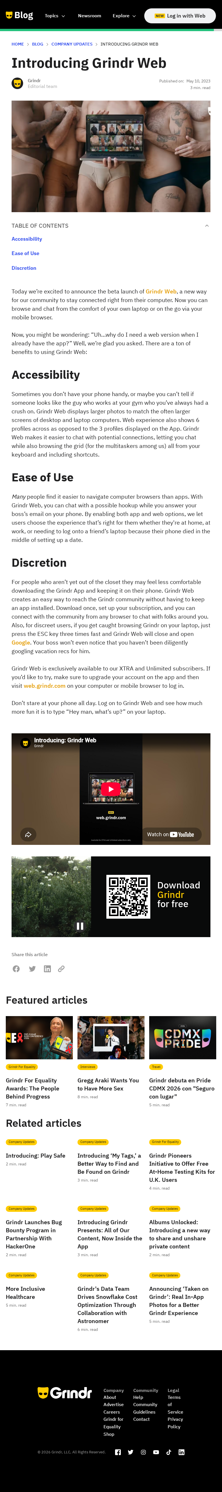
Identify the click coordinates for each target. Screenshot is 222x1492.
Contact (141, 1419)
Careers (111, 1412)
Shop (108, 1434)
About (109, 1397)
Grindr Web (161, 291)
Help (138, 1397)
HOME (18, 44)
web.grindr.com (45, 686)
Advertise (113, 1404)
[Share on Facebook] (16, 968)
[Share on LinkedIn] (47, 968)
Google (21, 642)
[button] (55, 16)
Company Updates (71, 44)
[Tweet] (32, 968)
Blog (37, 44)
